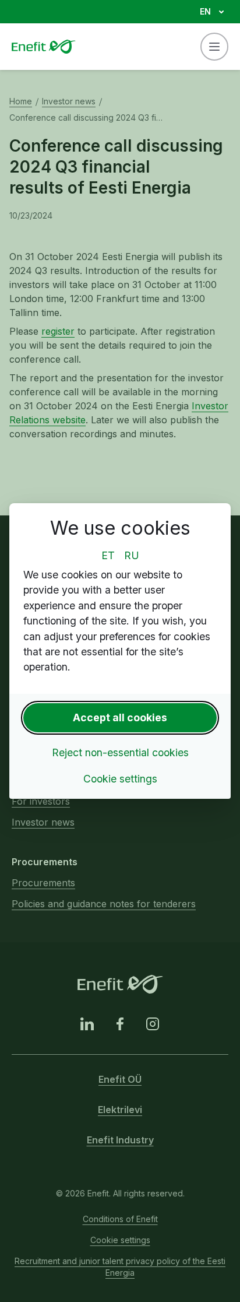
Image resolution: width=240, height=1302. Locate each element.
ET (108, 555)
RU (131, 555)
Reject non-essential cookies (120, 752)
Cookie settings (120, 779)
